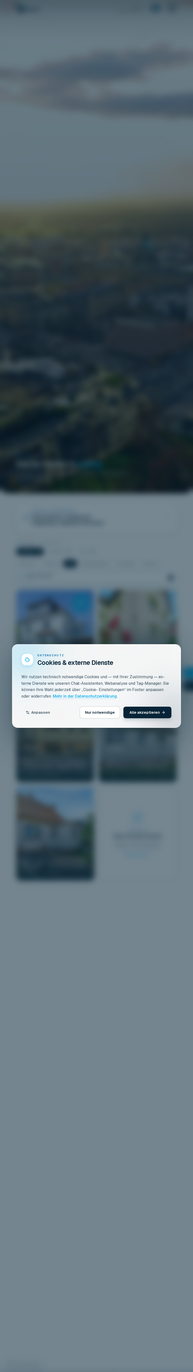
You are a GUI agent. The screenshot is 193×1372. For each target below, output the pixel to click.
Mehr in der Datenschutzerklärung (85, 696)
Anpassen (40, 712)
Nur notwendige (100, 712)
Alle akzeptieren (144, 712)
